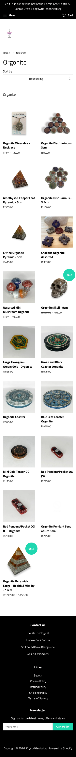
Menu (12, 15)
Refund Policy (38, 687)
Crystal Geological (36, 748)
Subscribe (63, 726)
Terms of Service (38, 698)
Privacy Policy (38, 681)
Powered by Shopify (60, 748)
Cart (70, 15)
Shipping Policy (38, 692)
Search (38, 675)
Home (6, 53)
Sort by (7, 71)
